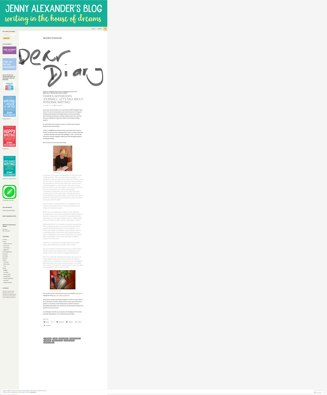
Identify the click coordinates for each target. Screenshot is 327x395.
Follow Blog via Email (9, 31)
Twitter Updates (7, 207)
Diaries (55, 338)
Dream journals (63, 338)
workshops (5, 280)
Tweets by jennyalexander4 (9, 210)
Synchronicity (6, 264)
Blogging (5, 270)
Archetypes (6, 262)
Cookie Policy (33, 392)
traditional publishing (8, 278)
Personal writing (69, 340)
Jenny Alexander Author (9, 216)
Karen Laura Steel (57, 340)
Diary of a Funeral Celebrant (61, 295)
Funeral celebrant (75, 338)
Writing (53, 93)
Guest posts (58, 91)
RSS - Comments (6, 231)
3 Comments (59, 105)
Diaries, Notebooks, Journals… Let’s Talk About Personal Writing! (63, 99)
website (78, 293)
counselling (47, 338)
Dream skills (6, 245)
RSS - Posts (5, 229)
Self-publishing (6, 276)
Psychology (73, 91)
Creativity (46, 91)
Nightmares (6, 249)
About (93, 28)
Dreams (52, 91)
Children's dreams (7, 243)
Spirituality (46, 93)
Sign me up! (6, 38)
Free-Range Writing (7, 251)
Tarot (4, 266)
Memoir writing (6, 274)
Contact (100, 28)
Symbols (4, 260)
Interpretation (6, 247)
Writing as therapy (62, 93)
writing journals (49, 342)
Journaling (65, 91)
